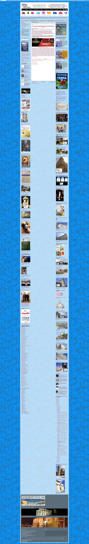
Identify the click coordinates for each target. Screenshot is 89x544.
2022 (57, 401)
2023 (57, 400)
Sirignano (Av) (23, 385)
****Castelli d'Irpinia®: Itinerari (42, 20)
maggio (58, 457)
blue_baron (58, 538)
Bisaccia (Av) (22, 351)
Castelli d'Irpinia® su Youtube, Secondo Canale (26, 533)
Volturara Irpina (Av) (23, 360)
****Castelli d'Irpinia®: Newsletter (50, 20)
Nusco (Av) (22, 380)
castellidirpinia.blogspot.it (61, 96)
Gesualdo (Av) (41, 60)
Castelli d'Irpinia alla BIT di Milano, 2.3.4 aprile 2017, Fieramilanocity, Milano (62, 383)
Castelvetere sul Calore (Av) (24, 364)
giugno (58, 456)
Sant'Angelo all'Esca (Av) (24, 371)
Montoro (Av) (22, 340)
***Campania (38, 60)
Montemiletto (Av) (23, 339)
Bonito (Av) (22, 375)
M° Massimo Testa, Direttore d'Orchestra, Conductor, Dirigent (28, 531)
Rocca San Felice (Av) (23, 382)
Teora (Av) (22, 386)
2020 (57, 403)
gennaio (58, 461)
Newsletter (58, 444)
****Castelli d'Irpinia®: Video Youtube (59, 20)
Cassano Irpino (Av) (23, 377)
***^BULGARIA (23, 396)
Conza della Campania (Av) (24, 356)
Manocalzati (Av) (23, 329)
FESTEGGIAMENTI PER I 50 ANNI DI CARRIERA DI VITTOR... (61, 441)
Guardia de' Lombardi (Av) (24, 366)
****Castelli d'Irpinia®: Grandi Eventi (34, 20)
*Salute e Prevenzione (23, 97)
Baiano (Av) (22, 374)
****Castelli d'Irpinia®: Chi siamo (25, 20)
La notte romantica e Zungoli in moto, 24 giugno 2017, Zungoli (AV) (63, 386)
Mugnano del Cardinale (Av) (24, 369)
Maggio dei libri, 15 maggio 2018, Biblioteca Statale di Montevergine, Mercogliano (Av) (27, 80)
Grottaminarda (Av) (23, 357)
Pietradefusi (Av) (23, 370)
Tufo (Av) (22, 335)
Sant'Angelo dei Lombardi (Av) (24, 345)
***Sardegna (22, 407)
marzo (58, 459)
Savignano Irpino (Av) (23, 354)
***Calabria (22, 392)
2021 (57, 402)
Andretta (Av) (22, 361)
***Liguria (22, 391)
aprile (58, 458)
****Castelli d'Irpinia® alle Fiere (24, 61)
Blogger (63, 538)
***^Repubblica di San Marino (24, 412)
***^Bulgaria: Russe (23, 408)
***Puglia (22, 397)
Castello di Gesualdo (45, 26)
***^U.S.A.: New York (23, 398)
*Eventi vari (22, 96)
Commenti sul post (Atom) (37, 83)
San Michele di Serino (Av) (24, 336)
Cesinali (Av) (22, 334)
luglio (58, 411)
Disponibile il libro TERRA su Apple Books (27, 75)
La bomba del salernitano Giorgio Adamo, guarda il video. (62, 375)
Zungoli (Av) (22, 350)
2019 (57, 404)
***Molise (22, 403)
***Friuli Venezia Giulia (23, 411)
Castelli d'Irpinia (40, 34)
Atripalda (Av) (22, 330)
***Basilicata (22, 393)
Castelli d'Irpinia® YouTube (24, 26)
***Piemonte (22, 401)
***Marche (22, 402)
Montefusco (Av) (23, 344)
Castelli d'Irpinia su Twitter (24, 536)
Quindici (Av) (22, 381)
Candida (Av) (22, 341)
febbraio (58, 460)
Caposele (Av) (23, 376)
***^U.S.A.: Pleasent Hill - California (25, 413)
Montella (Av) (22, 379)
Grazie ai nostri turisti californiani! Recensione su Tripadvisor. (27, 66)
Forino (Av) (22, 365)
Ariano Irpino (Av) (23, 331)
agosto (58, 410)
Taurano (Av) (22, 349)
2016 (57, 462)
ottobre (58, 408)
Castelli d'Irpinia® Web (23, 23)
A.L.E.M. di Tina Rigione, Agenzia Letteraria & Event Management (28, 530)
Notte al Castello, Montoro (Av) (60, 449)
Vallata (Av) (22, 346)
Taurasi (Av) (22, 359)
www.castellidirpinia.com (58, 93)
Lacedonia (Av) (23, 367)
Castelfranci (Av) (23, 355)
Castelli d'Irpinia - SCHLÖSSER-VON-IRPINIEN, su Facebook (28, 535)
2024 (57, 399)
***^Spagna (22, 406)
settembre (58, 409)
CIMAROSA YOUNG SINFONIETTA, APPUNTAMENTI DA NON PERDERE (63, 379)
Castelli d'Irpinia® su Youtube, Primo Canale (26, 532)
